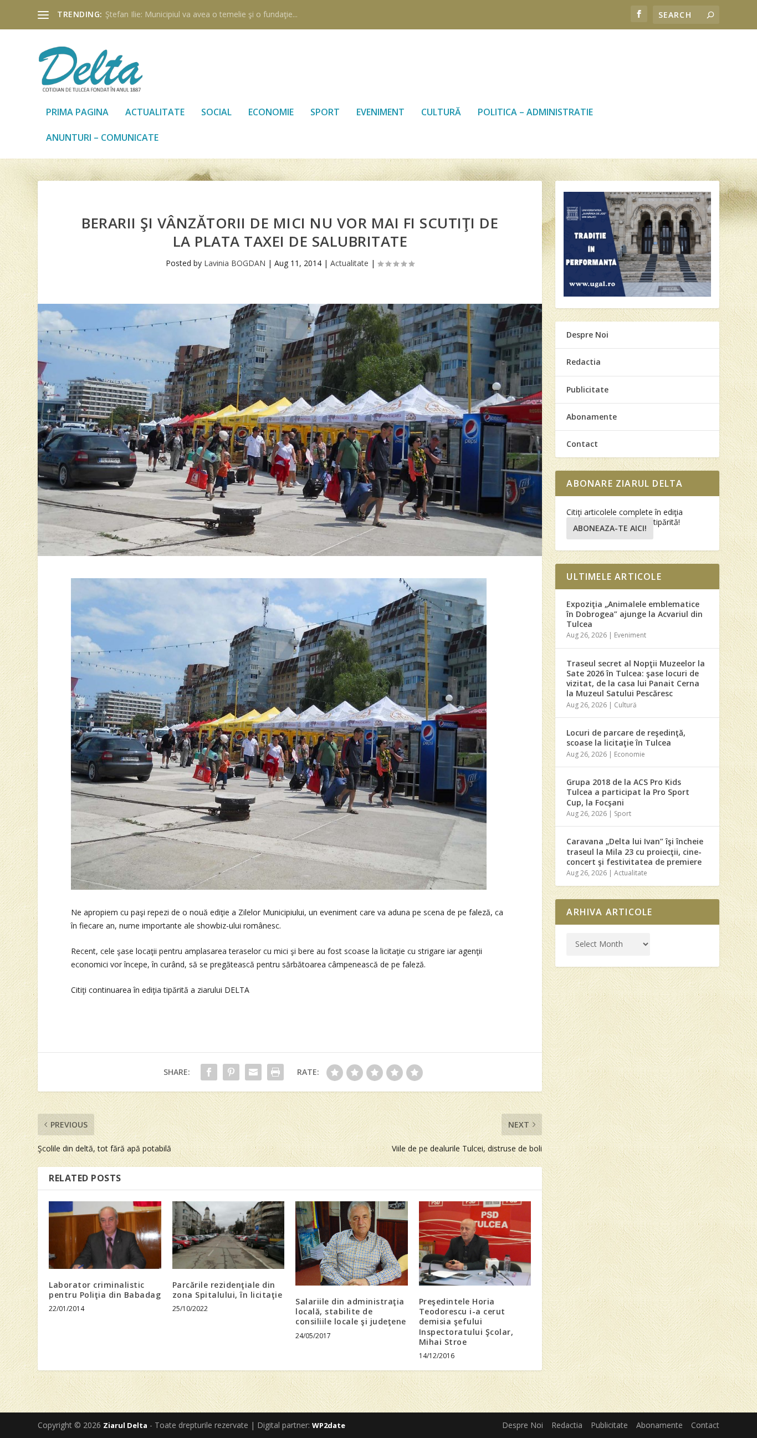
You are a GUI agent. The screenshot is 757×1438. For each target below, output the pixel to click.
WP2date (328, 1425)
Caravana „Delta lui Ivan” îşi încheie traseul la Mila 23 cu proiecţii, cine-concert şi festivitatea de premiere (634, 851)
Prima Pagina (77, 113)
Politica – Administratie (535, 113)
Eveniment (380, 113)
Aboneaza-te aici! (610, 528)
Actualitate (155, 113)
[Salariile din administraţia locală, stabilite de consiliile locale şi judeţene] (351, 1243)
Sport (325, 113)
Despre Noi (587, 334)
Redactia (583, 361)
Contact (582, 443)
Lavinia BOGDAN (234, 263)
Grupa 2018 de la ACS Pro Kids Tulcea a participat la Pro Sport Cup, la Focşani (627, 792)
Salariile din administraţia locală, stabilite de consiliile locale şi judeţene (350, 1311)
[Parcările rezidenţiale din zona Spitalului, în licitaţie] (228, 1235)
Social (216, 113)
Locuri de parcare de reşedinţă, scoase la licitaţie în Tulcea (626, 737)
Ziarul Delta (125, 1425)
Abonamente (591, 416)
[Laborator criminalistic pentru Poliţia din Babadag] (105, 1235)
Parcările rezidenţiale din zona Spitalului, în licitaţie (227, 1289)
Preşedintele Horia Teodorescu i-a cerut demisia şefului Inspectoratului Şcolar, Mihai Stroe (466, 1321)
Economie (271, 113)
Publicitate (587, 389)
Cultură (441, 113)
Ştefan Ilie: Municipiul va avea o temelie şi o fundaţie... (201, 14)
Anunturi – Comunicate (102, 138)
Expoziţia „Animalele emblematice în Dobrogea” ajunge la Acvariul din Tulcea (634, 614)
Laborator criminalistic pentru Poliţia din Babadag (105, 1289)
